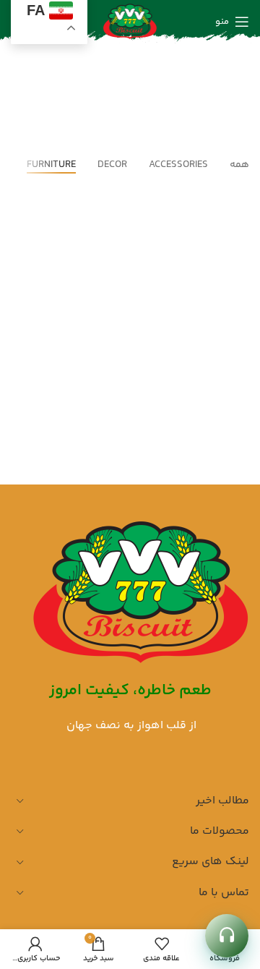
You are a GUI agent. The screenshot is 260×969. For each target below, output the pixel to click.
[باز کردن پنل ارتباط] (226, 935)
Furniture (110, 102)
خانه (162, 102)
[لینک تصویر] (140, 593)
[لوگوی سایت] (130, 22)
